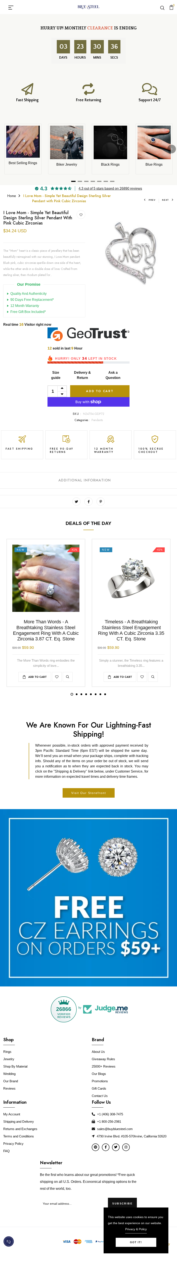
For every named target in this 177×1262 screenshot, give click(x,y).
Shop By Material (15, 1066)
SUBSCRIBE (122, 1203)
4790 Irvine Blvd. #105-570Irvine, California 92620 (131, 1136)
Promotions (100, 1081)
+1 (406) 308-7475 (110, 1114)
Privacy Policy (13, 1143)
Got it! (136, 1242)
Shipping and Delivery (18, 1121)
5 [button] (91, 694)
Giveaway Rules (103, 1059)
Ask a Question (113, 375)
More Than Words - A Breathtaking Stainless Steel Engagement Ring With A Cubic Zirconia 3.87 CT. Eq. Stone (46, 630)
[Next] (171, 149)
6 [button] (95, 694)
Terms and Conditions (18, 1136)
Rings (7, 1052)
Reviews (9, 1088)
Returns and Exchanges (20, 1129)
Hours (80, 57)
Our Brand (10, 1081)
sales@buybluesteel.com (115, 1129)
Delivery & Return (82, 375)
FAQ (6, 1151)
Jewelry (8, 1059)
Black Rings (110, 164)
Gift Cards (99, 1088)
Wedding (9, 1074)
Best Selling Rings (23, 163)
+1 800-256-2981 (109, 1121)
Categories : (82, 420)
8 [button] (105, 694)
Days (63, 57)
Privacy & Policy (136, 1229)
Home (11, 195)
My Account (11, 1114)
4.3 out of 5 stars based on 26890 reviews (110, 188)
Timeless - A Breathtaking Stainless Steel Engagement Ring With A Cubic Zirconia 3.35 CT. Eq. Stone (131, 630)
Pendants (97, 420)
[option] (133, 251)
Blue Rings (154, 164)
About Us (98, 1052)
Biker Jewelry (66, 164)
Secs (114, 57)
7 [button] (100, 694)
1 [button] (72, 694)
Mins (97, 57)
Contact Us (100, 1096)
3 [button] (81, 694)
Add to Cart (100, 391)
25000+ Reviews (103, 1066)
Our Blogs (99, 1074)
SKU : (77, 414)
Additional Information (84, 480)
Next (165, 200)
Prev (152, 200)
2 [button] (76, 694)
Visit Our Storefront (88, 793)
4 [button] (86, 694)
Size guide (55, 375)
